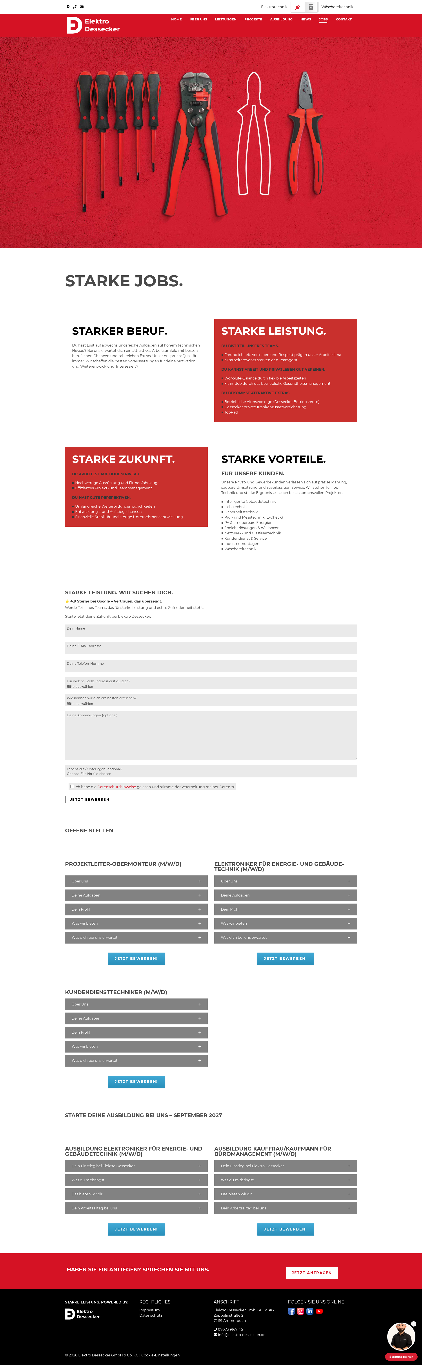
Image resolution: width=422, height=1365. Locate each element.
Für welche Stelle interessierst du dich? (98, 681)
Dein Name (76, 628)
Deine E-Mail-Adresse (84, 646)
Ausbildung (281, 19)
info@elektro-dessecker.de (241, 1335)
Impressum (149, 1310)
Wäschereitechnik (337, 7)
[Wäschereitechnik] (304, 7)
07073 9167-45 (230, 1329)
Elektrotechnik (274, 7)
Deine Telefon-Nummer (86, 664)
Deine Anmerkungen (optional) (92, 715)
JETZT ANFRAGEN (312, 1273)
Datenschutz (150, 1315)
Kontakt (344, 19)
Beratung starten (401, 1356)
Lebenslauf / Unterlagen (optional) (94, 769)
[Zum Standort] (68, 7)
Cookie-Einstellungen (160, 1355)
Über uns (198, 19)
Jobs (323, 19)
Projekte (253, 19)
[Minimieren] (413, 1324)
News (305, 19)
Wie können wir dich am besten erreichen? (101, 698)
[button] (136, 881)
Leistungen (225, 19)
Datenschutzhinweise (116, 787)
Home (176, 19)
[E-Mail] (82, 7)
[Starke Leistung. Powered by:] (93, 25)
